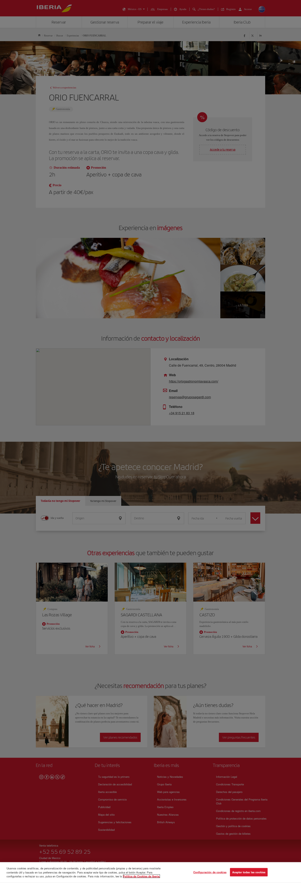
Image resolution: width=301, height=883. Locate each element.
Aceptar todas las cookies (248, 872)
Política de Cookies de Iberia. (141, 876)
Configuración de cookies (209, 872)
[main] (150, 872)
